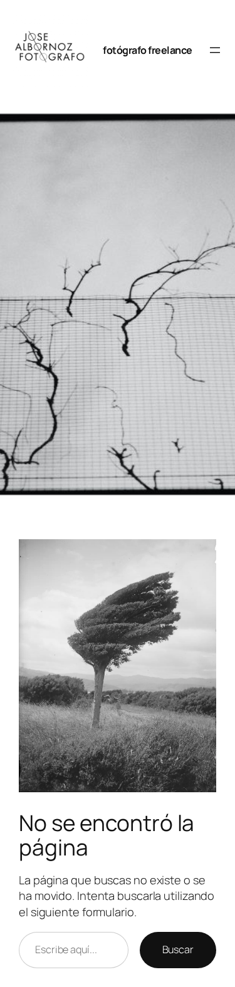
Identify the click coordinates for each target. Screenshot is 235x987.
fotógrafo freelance (147, 50)
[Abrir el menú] (214, 50)
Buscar (178, 949)
